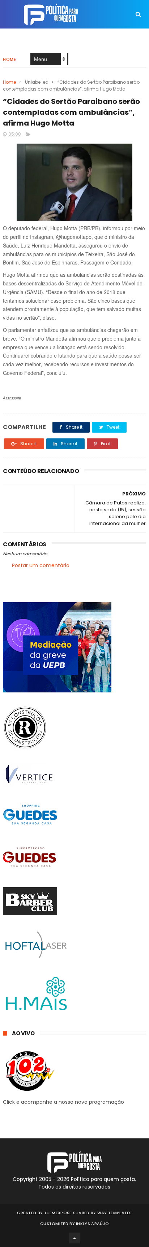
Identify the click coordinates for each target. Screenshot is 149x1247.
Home (9, 59)
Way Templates (114, 1213)
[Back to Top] (74, 1238)
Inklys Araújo (92, 1223)
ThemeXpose (58, 1213)
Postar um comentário (40, 565)
